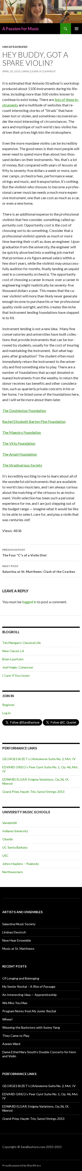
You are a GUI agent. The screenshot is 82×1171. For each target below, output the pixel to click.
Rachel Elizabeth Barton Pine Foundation (34, 421)
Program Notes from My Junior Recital (29, 1011)
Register (8, 705)
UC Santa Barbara (14, 847)
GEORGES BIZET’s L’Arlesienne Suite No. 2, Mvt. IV (39, 759)
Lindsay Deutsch (14, 932)
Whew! (7, 1019)
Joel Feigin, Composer (17, 667)
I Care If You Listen (16, 675)
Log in (6, 713)
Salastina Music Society (19, 924)
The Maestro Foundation (21, 432)
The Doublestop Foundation (24, 410)
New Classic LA (13, 651)
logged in (29, 602)
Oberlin (7, 839)
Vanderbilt (9, 823)
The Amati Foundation (19, 454)
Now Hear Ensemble (16, 940)
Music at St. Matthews (18, 948)
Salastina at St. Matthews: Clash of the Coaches (38, 568)
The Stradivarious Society (22, 465)
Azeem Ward (11, 1044)
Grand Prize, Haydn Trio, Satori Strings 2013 (33, 792)
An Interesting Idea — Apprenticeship (29, 995)
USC (5, 855)
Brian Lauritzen (12, 659)
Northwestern (12, 872)
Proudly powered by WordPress (21, 1165)
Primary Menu (76, 28)
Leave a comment (43, 71)
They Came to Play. (16, 1036)
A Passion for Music (20, 28)
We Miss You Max (14, 1003)
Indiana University (15, 831)
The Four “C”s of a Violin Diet (24, 552)
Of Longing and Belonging (20, 978)
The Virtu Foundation (18, 443)
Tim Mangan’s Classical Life (21, 643)
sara (25, 71)
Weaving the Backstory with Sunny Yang (31, 1027)
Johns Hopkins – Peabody (20, 864)
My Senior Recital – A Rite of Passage (28, 986)
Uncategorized (14, 46)
